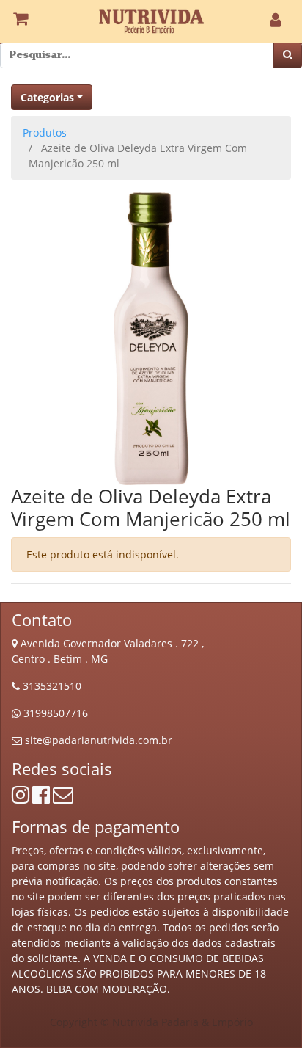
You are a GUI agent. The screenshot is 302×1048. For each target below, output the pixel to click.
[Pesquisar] (287, 55)
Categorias (47, 97)
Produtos (45, 132)
